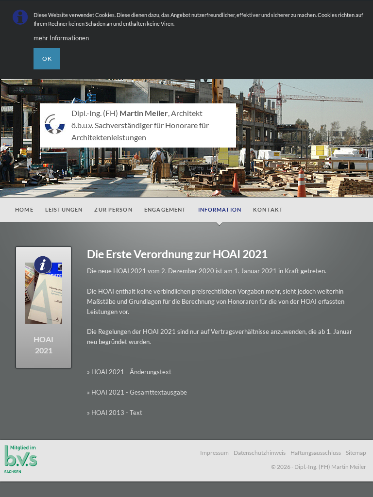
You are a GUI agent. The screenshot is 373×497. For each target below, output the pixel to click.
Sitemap (356, 452)
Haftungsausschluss (315, 452)
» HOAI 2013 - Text (114, 412)
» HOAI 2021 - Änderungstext (129, 372)
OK (47, 58)
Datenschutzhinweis (260, 452)
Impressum (214, 452)
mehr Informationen (61, 38)
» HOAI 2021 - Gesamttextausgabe (137, 392)
